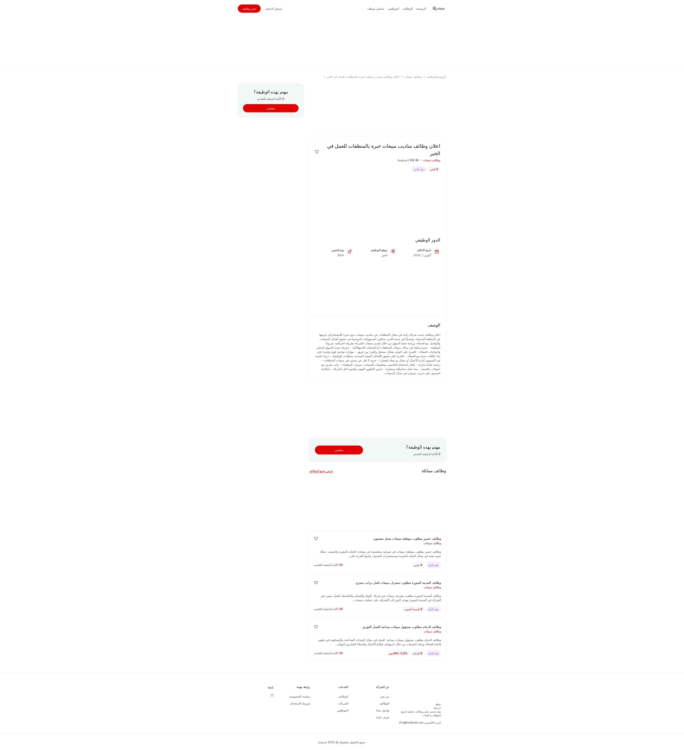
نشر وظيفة (249, 8)
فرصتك (437, 707)
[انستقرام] (272, 695)
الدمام (416, 653)
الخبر (432, 169)
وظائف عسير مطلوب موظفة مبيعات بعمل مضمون (407, 538)
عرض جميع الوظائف (321, 471)
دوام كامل (419, 169)
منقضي (339, 450)
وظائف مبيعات (413, 76)
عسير (416, 565)
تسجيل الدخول (273, 8)
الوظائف (431, 76)
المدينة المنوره (412, 609)
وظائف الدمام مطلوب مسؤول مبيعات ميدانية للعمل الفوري (401, 627)
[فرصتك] (439, 8)
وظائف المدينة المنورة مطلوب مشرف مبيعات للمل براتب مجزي (398, 583)
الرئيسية (441, 76)
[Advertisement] (342, 42)
